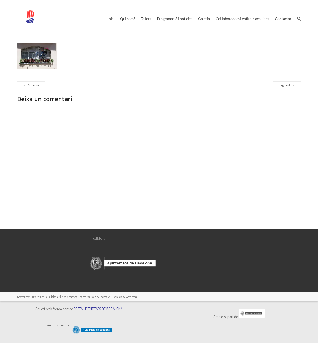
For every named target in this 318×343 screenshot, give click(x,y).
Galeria (204, 18)
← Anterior (31, 85)
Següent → (287, 85)
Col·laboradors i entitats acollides (242, 18)
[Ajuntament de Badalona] (252, 316)
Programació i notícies (174, 18)
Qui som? (127, 18)
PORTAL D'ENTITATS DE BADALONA (98, 308)
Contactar (283, 18)
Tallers (146, 18)
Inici (111, 18)
